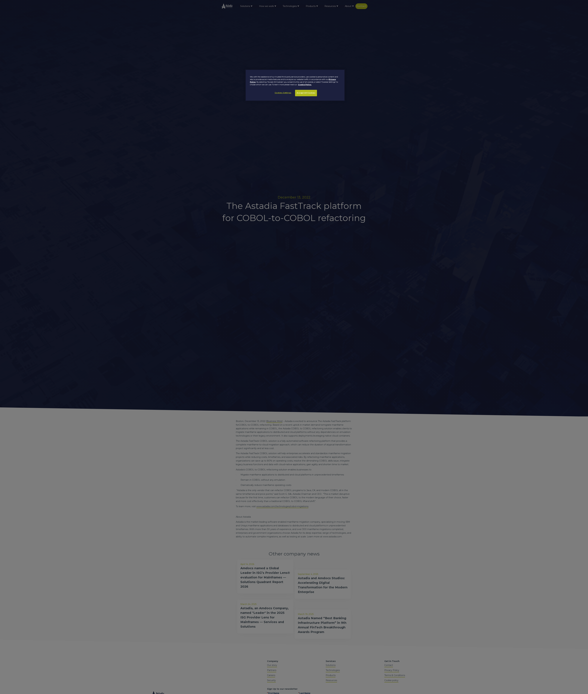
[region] (295, 85)
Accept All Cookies (306, 93)
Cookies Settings (283, 93)
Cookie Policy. (305, 85)
